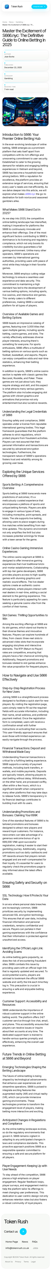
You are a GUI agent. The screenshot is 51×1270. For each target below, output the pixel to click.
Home (4, 22)
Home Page (12, 1241)
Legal (33, 1262)
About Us (9, 1262)
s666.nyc (30, 194)
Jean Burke (9, 57)
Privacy (18, 1262)
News (11, 22)
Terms (26, 1262)
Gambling (19, 22)
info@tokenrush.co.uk (17, 1248)
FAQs (35, 1241)
